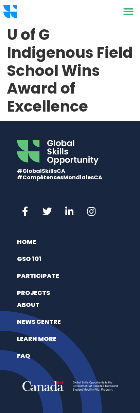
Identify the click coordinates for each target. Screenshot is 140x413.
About (28, 304)
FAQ (23, 355)
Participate (38, 275)
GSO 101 (29, 258)
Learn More (36, 338)
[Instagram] (91, 211)
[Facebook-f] (25, 211)
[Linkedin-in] (69, 211)
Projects (33, 292)
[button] (128, 11)
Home (26, 241)
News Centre (39, 321)
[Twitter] (47, 211)
